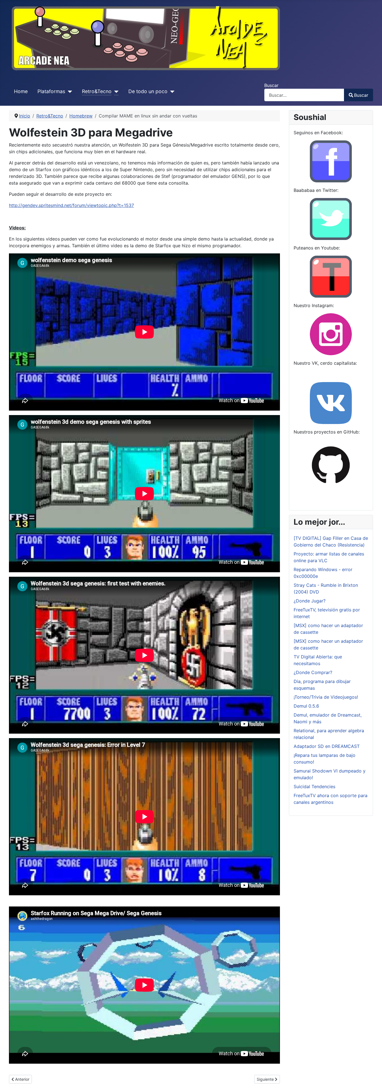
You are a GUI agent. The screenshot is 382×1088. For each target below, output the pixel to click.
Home (21, 91)
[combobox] (304, 95)
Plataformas (51, 91)
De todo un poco (148, 91)
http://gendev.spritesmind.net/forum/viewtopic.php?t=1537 (71, 205)
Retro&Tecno (97, 91)
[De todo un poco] (171, 91)
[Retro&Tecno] (115, 91)
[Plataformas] (68, 91)
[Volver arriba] (372, 1078)
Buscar (271, 85)
